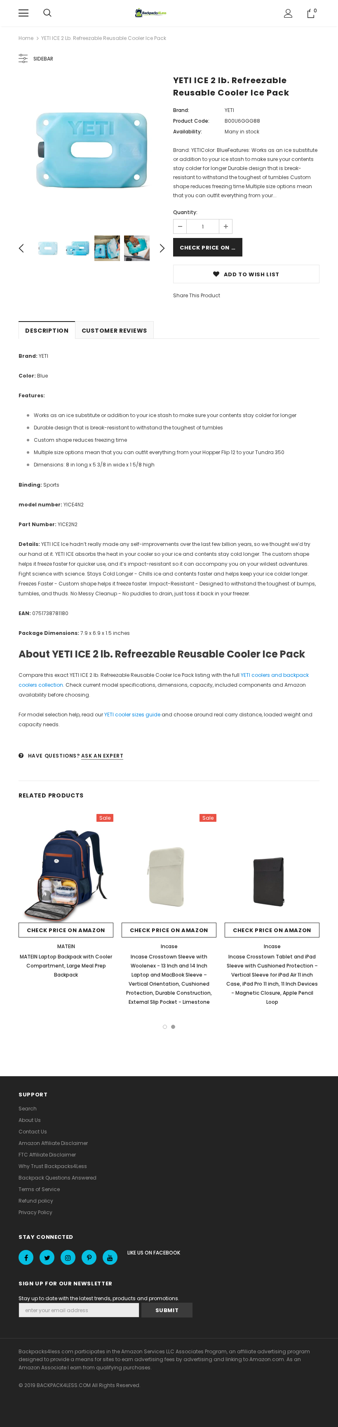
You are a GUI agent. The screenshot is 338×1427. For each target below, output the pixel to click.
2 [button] (173, 1027)
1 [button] (165, 1027)
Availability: (187, 131)
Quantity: (185, 212)
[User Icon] (288, 13)
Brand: (181, 110)
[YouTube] (110, 1257)
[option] (92, 150)
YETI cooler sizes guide (132, 714)
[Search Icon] (47, 13)
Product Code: (191, 120)
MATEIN (66, 946)
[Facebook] (26, 1257)
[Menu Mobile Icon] (23, 13)
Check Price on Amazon (211, 248)
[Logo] (151, 13)
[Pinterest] (89, 1257)
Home (26, 38)
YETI (229, 110)
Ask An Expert (102, 755)
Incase (169, 946)
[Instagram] (68, 1257)
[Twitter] (47, 1257)
